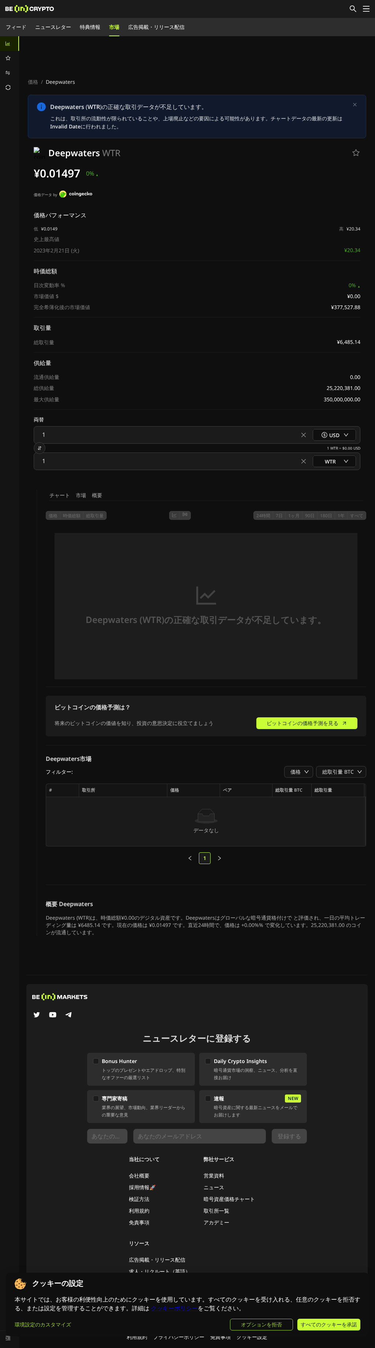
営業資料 (214, 1175)
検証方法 (139, 1198)
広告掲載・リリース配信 (156, 26)
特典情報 (90, 26)
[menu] (9, 65)
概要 (97, 495)
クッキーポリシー (174, 1308)
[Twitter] (36, 1015)
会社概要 (139, 1175)
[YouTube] (52, 1015)
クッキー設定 (252, 1336)
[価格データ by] (75, 195)
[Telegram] (68, 1015)
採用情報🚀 (142, 1187)
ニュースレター (53, 26)
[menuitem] (9, 43)
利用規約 (139, 1210)
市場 (114, 26)
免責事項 (139, 1222)
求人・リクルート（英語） (159, 1271)
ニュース (214, 1187)
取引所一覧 (216, 1210)
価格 (33, 81)
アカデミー (216, 1222)
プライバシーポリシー (178, 1336)
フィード (16, 26)
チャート (59, 495)
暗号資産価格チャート (229, 1198)
